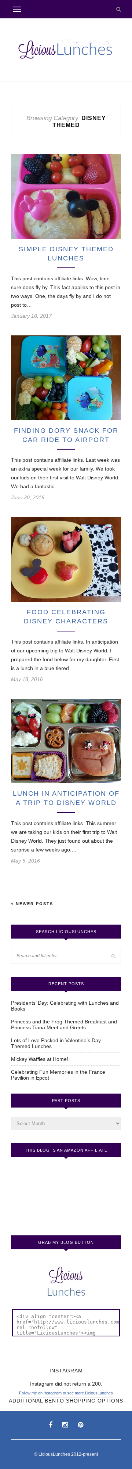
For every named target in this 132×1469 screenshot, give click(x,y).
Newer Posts (33, 903)
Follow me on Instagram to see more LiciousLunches (66, 1393)
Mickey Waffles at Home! (39, 1059)
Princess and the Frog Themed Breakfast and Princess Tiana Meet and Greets (64, 1024)
